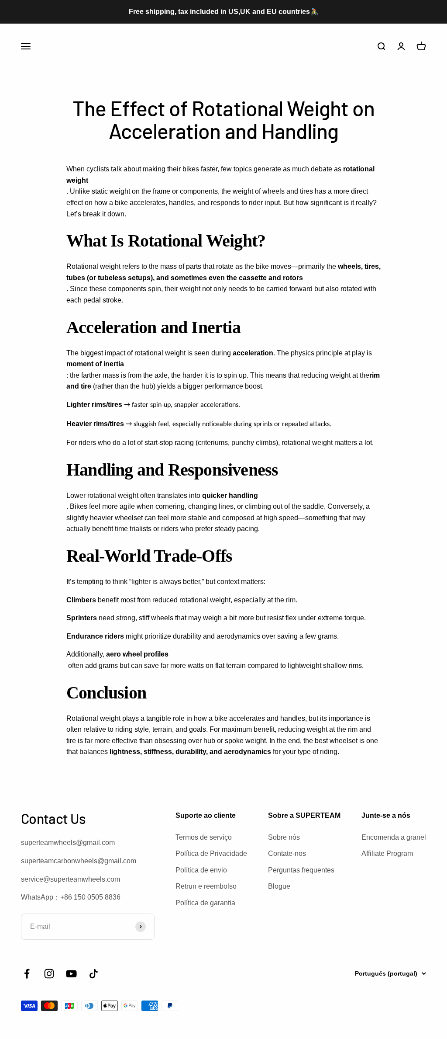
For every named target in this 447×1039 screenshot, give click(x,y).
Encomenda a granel (393, 837)
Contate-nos (287, 853)
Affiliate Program (387, 853)
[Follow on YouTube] (71, 974)
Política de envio (201, 870)
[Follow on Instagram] (49, 974)
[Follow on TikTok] (94, 974)
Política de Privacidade (211, 853)
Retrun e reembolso (206, 886)
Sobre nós (284, 837)
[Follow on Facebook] (27, 974)
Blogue (279, 886)
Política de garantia (205, 903)
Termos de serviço (203, 837)
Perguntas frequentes (301, 870)
